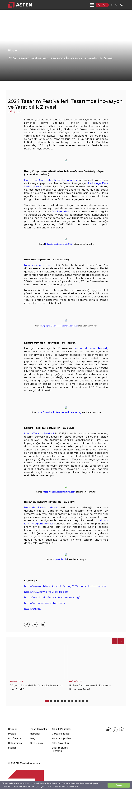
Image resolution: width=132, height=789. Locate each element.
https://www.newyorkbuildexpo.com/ (46, 591)
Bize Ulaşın (36, 743)
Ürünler (12, 729)
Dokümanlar (15, 738)
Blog (11, 50)
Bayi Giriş (102, 5)
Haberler (35, 733)
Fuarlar (12, 747)
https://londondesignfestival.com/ (44, 603)
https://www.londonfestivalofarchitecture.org (59, 412)
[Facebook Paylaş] (27, 624)
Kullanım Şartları (61, 738)
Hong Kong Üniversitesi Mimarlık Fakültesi (50, 180)
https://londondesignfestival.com (59, 492)
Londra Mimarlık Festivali (90, 348)
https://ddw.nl (59, 559)
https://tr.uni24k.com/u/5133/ (59, 244)
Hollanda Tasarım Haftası (41, 507)
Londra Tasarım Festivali (39, 433)
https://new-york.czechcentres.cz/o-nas (59, 326)
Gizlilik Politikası (61, 729)
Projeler (12, 733)
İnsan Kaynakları (39, 729)
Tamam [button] (119, 785)
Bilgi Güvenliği (60, 743)
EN (112, 5)
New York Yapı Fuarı (38, 265)
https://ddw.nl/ (32, 608)
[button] (47, 701)
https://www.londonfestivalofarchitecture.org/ (52, 597)
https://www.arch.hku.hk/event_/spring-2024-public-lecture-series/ (65, 586)
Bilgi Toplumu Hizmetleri (60, 749)
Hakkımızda (15, 743)
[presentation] (115, 641)
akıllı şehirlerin (62, 211)
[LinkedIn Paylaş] (42, 624)
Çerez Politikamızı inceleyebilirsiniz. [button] (62, 786)
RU (116, 5)
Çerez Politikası (61, 733)
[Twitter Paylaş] (35, 624)
